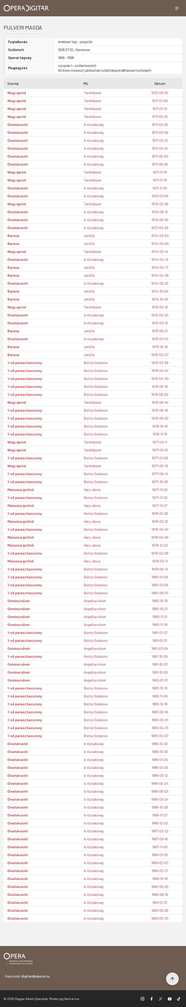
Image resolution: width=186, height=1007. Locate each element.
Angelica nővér (95, 601)
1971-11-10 (160, 172)
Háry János (92, 489)
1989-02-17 (160, 870)
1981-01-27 (160, 632)
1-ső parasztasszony (24, 362)
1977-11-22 (159, 497)
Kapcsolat (27, 976)
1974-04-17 (160, 267)
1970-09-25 (159, 92)
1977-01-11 (159, 442)
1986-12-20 (160, 823)
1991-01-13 (159, 902)
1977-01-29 (160, 458)
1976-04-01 (160, 370)
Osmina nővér (18, 601)
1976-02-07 (159, 354)
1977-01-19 (160, 450)
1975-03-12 (160, 323)
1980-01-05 (160, 577)
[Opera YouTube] (169, 998)
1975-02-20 (159, 315)
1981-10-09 (160, 656)
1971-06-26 (160, 164)
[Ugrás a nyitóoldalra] (26, 8)
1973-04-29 (159, 227)
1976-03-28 (160, 362)
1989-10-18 (160, 878)
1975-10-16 (160, 347)
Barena (13, 235)
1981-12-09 (160, 672)
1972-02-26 (160, 204)
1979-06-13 (160, 569)
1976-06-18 (160, 410)
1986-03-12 (160, 775)
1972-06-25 (160, 220)
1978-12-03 (160, 545)
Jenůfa (89, 235)
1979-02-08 (159, 553)
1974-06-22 (159, 283)
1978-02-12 (160, 521)
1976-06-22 (160, 418)
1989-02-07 (159, 862)
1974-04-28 (160, 275)
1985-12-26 (160, 751)
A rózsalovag (93, 124)
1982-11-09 (160, 696)
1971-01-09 (160, 100)
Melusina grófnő (20, 489)
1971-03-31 (160, 140)
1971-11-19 (160, 180)
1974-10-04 (160, 291)
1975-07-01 (160, 339)
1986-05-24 (159, 783)
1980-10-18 (160, 601)
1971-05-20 (160, 156)
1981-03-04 (160, 648)
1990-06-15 (160, 894)
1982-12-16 (159, 704)
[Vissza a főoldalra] (18, 959)
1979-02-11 (160, 561)
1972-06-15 (160, 212)
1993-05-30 (159, 918)
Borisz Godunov (96, 362)
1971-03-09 (160, 132)
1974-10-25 (160, 299)
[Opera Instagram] (142, 998)
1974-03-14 (160, 251)
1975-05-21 (160, 331)
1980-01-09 (160, 585)
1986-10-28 (160, 807)
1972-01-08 (160, 196)
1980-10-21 (160, 608)
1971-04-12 (160, 148)
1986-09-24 (159, 799)
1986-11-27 (159, 815)
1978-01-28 (160, 513)
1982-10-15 (160, 688)
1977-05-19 (160, 466)
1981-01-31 (159, 640)
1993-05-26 (160, 910)
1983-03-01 (160, 720)
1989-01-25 (160, 855)
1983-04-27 (159, 735)
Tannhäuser (92, 92)
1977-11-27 (159, 505)
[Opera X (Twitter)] (160, 998)
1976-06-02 (159, 394)
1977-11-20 (160, 489)
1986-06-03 (159, 791)
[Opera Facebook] (151, 998)
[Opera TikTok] (178, 998)
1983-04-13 (160, 728)
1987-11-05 (160, 847)
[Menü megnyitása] (176, 8)
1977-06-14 (160, 474)
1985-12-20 (160, 743)
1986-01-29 (160, 767)
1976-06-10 (160, 402)
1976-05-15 (160, 386)
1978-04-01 (160, 529)
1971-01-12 (159, 108)
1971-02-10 (160, 116)
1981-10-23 (160, 664)
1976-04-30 (160, 378)
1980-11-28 (160, 624)
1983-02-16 (160, 712)
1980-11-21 (159, 616)
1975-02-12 (160, 307)
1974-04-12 (160, 259)
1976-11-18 (160, 434)
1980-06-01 (160, 593)
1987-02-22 (160, 831)
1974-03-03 (160, 235)
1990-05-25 (159, 886)
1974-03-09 (160, 243)
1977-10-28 (160, 481)
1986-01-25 (160, 759)
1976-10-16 (160, 426)
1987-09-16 (160, 839)
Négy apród (16, 92)
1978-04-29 (159, 537)
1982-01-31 (160, 680)
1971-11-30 (159, 188)
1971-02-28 (160, 124)
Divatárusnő (17, 124)
